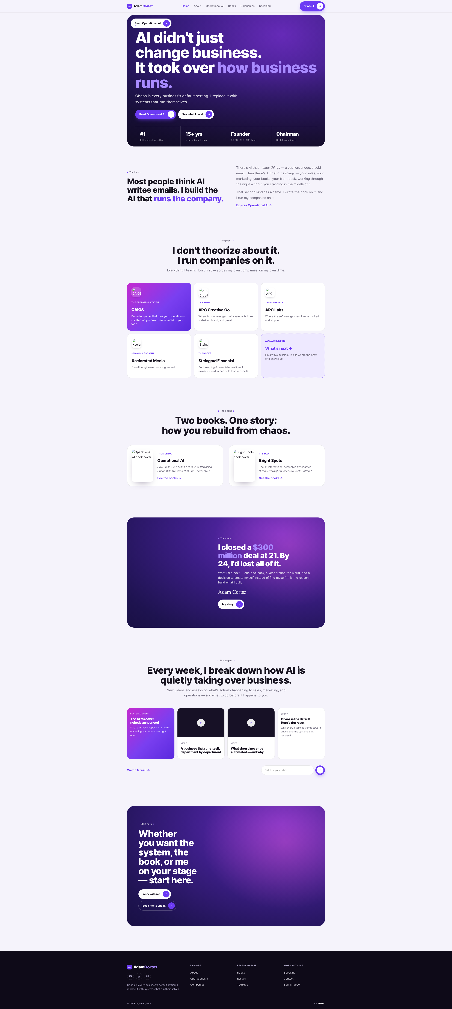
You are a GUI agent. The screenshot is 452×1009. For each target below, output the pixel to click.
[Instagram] (147, 976)
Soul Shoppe (292, 984)
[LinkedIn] (139, 976)
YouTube (242, 984)
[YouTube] (130, 976)
